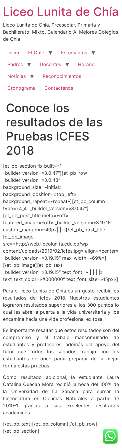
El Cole (36, 52)
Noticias (16, 76)
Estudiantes (74, 52)
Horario (86, 64)
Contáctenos (58, 88)
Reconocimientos (62, 76)
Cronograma (21, 88)
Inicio (13, 52)
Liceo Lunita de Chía (61, 11)
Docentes (50, 64)
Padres (15, 64)
